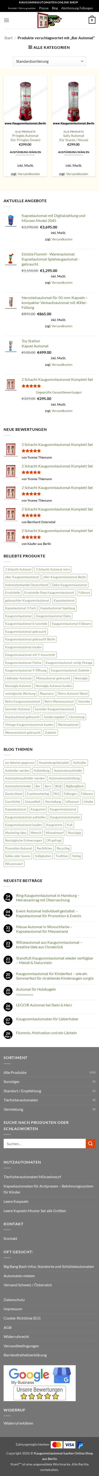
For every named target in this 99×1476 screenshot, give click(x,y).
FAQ (56, 794)
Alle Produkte (15, 1072)
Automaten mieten (19, 1275)
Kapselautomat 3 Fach (20, 608)
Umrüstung (77, 717)
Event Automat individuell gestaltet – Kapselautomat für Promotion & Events (48, 913)
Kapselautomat (64, 600)
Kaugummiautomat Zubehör (70, 670)
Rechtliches (44, 848)
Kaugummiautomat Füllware (71, 624)
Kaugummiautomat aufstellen (25, 817)
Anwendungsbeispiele (54, 763)
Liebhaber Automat (18, 678)
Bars (48, 786)
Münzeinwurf (55, 833)
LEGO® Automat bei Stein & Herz (44, 1005)
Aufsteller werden (17, 770)
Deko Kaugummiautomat (69, 585)
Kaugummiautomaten (65, 817)
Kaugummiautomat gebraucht (25, 631)
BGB (58, 786)
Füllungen (70, 794)
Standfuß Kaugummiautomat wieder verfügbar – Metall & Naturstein (54, 960)
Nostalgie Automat (18, 686)
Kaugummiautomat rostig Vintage (69, 663)
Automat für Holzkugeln (36, 989)
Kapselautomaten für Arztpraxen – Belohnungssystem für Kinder (48, 1189)
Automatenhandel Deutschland (26, 585)
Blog (55, 8)
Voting (76, 856)
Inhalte (88, 802)
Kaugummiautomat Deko (53, 616)
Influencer (72, 802)
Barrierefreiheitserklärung (25, 1355)
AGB (8, 1327)
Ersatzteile (12, 592)
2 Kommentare (31, 994)
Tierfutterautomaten (21, 1100)
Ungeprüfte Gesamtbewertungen (58, 392)
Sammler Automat (17, 709)
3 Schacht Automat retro (53, 569)
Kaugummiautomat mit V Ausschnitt (30, 655)
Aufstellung (42, 770)
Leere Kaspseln (16, 1201)
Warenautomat (68, 725)
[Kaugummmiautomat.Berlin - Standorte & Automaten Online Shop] (49, 20)
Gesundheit (33, 802)
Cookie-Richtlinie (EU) (22, 1318)
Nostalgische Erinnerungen (23, 840)
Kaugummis (54, 825)
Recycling (63, 848)
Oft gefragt (54, 840)
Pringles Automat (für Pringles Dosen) (25, 138)
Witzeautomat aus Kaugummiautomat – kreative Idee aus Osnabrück (49, 944)
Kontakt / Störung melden (22, 8)
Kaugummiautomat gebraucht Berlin (30, 639)
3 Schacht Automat (18, 569)
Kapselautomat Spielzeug (57, 608)
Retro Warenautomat (59, 701)
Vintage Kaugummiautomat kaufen (29, 725)
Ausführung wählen (25, 152)
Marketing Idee (15, 833)
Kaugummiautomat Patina (23, 663)
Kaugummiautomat (18, 616)
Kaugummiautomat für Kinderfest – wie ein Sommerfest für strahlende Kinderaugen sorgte (54, 975)
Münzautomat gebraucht (53, 678)
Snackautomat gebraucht (22, 717)
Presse (44, 8)
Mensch (36, 833)
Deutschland (13, 794)
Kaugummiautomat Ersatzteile (26, 624)
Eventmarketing (38, 794)
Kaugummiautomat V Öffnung (25, 670)
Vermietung (13, 1109)
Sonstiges (11, 1081)
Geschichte (12, 802)
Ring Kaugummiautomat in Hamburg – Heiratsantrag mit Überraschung (48, 897)
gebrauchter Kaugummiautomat (27, 600)
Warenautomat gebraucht (23, 732)
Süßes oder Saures (18, 856)
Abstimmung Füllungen (77, 8)
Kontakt (10, 1238)
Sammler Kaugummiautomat (54, 709)
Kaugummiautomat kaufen (23, 647)
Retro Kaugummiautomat (22, 701)
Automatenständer (18, 786)
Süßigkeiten (43, 856)
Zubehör (50, 732)
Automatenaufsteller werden (25, 778)
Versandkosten (29, 174)
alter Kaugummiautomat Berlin (64, 577)
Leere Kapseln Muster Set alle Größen (35, 1210)
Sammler (84, 701)
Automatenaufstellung (64, 778)
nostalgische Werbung (20, 693)
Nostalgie (81, 678)
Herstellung (53, 802)
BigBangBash (75, 786)
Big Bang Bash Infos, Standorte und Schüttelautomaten (49, 1266)
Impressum (13, 1308)
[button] (6, 20)
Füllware (84, 592)
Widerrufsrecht (16, 1336)
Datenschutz (14, 1299)
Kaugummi (38, 809)
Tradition (62, 856)
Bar (38, 786)
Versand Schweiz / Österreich (28, 1284)
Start (8, 37)
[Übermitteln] (90, 1143)
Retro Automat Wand (72, 693)
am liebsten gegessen (20, 763)
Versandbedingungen (21, 1345)
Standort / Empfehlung (22, 1090)
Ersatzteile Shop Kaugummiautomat (49, 592)
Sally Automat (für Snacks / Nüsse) (73, 138)
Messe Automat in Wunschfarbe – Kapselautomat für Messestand (44, 928)
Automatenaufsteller (68, 770)
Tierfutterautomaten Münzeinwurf (32, 1176)
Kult (70, 825)
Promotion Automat (18, 848)
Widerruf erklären (18, 1423)
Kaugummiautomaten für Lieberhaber (47, 1018)
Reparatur (47, 693)
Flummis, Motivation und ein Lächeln (46, 1032)
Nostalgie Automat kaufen (54, 686)
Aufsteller (80, 763)
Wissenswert (14, 864)
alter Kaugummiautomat (22, 577)
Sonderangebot (54, 717)
